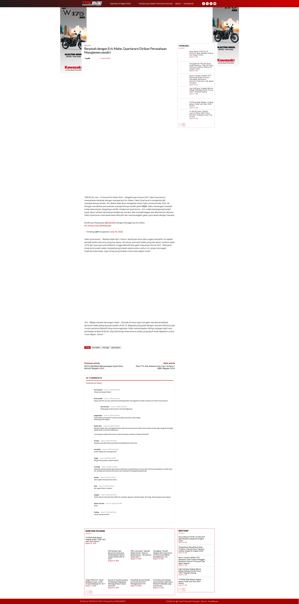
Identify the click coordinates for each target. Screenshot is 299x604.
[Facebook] (203, 3)
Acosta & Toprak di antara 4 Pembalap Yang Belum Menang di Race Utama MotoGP (118, 583)
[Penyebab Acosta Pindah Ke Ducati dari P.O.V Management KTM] (141, 571)
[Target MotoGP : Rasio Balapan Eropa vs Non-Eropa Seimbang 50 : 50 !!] (95, 571)
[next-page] (183, 124)
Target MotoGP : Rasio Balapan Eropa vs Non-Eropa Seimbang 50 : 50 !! (95, 582)
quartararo (115, 347)
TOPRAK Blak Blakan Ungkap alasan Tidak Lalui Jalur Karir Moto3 (201, 104)
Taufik (87, 58)
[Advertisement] (149, 24)
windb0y (97, 449)
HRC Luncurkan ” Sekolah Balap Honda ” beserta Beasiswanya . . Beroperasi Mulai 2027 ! (141, 554)
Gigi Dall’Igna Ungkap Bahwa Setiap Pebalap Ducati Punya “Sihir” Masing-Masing (201, 90)
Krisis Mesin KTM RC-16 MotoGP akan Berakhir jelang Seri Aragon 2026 (201, 53)
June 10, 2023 (116, 232)
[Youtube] (214, 3)
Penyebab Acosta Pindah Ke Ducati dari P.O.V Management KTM (140, 582)
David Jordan (99, 503)
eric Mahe (96, 347)
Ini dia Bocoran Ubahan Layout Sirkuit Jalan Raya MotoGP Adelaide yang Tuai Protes (200, 114)
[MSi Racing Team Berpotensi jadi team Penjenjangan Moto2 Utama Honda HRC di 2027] (118, 542)
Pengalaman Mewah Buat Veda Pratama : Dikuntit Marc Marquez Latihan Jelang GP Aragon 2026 (201, 66)
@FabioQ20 (110, 223)
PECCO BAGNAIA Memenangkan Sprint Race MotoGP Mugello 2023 (103, 367)
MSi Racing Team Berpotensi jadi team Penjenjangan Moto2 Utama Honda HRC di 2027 (116, 555)
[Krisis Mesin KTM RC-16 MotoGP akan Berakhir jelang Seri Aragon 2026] (183, 55)
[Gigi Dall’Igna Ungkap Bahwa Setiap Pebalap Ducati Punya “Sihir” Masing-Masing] (183, 92)
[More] (140, 354)
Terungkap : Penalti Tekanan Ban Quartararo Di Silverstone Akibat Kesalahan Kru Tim (162, 554)
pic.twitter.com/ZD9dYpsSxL (97, 226)
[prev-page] (179, 124)
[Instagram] (207, 3)
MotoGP (87, 45)
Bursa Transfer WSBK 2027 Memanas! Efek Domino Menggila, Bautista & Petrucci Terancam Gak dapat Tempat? (201, 79)
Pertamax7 (98, 390)
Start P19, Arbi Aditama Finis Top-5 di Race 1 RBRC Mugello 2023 (155, 367)
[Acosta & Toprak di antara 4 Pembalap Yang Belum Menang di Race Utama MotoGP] (118, 571)
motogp (105, 347)
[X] (211, 3)
